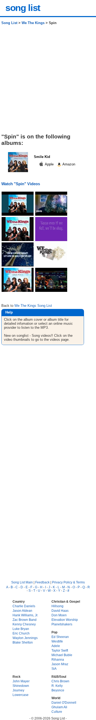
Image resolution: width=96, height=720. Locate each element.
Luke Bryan (21, 628)
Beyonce (57, 690)
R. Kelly (57, 685)
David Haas (60, 610)
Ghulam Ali (59, 707)
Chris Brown (60, 681)
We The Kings (33, 23)
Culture (56, 711)
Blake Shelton (23, 642)
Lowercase (21, 694)
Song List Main (22, 582)
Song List (9, 23)
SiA (54, 668)
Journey (18, 690)
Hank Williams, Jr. (25, 615)
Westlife (57, 641)
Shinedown (21, 685)
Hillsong (57, 606)
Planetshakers (61, 624)
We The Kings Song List (33, 306)
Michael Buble (61, 655)
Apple (49, 164)
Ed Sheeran (60, 636)
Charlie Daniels (24, 606)
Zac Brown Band (25, 619)
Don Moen (59, 615)
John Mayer (21, 681)
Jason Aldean (22, 610)
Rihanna (57, 659)
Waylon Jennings (25, 638)
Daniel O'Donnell (63, 702)
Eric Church (21, 633)
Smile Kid (42, 157)
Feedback (42, 582)
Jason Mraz (59, 664)
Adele (55, 646)
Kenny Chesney (24, 624)
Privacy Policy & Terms (68, 582)
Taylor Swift (59, 650)
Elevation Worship (64, 619)
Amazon (68, 164)
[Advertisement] (48, 81)
